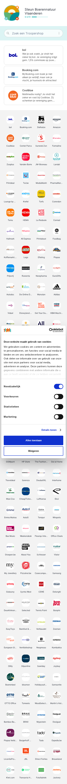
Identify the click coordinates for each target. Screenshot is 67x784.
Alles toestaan (34, 440)
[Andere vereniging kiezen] (6, 18)
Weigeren (33, 451)
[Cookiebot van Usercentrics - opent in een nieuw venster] (49, 330)
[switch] (58, 396)
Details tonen (49, 430)
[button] (33, 55)
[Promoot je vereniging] (17, 18)
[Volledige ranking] (17, 7)
